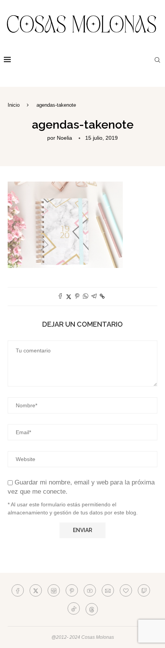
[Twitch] (144, 590)
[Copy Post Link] (102, 296)
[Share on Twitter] (68, 296)
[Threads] (92, 608)
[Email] (108, 590)
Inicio (14, 105)
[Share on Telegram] (94, 296)
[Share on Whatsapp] (85, 296)
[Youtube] (90, 590)
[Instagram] (54, 590)
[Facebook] (18, 590)
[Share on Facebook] (60, 296)
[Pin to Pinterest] (77, 296)
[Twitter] (36, 590)
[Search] (157, 60)
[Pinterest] (72, 590)
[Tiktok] (74, 608)
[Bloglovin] (126, 590)
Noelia (64, 138)
